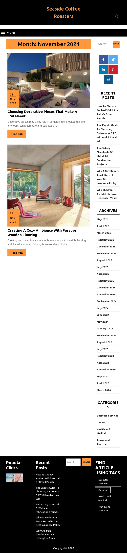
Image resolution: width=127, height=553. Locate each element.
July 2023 (102, 349)
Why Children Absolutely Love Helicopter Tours (107, 194)
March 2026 (104, 232)
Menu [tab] (11, 32)
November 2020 (106, 369)
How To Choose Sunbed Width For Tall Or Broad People (48, 478)
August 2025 (104, 260)
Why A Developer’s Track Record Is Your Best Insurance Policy (48, 521)
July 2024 (102, 308)
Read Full (18, 135)
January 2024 (105, 328)
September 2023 (106, 335)
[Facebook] (103, 59)
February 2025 (105, 280)
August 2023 (104, 342)
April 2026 (103, 226)
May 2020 (102, 376)
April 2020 (103, 383)
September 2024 (106, 301)
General (101, 422)
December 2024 (106, 287)
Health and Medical (104, 498)
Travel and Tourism (104, 508)
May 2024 (102, 321)
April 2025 (103, 273)
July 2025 (102, 267)
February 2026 (105, 239)
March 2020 (104, 390)
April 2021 (103, 362)
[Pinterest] (113, 69)
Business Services (107, 415)
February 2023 (105, 355)
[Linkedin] (103, 69)
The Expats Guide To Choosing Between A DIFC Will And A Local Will (107, 133)
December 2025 (106, 246)
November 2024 (106, 294)
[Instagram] (108, 79)
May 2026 (102, 219)
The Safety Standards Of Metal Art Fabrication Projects (105, 156)
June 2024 (103, 314)
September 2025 (106, 253)
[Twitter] (113, 59)
